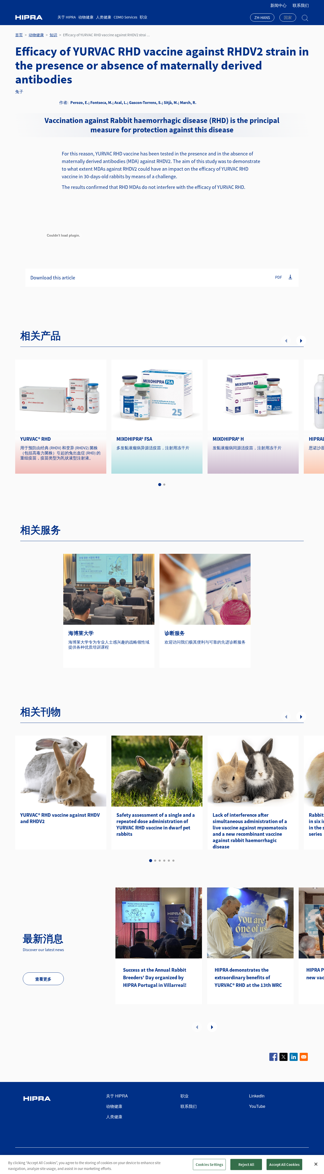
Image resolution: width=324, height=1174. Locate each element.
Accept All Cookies (284, 1164)
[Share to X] (283, 1057)
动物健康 (85, 17)
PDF (278, 277)
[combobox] (262, 18)
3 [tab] (160, 861)
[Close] (315, 1164)
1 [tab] (159, 484)
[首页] (34, 17)
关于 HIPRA (66, 17)
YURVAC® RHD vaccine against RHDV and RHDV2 (60, 818)
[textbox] (287, 17)
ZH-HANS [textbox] (262, 17)
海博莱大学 (81, 633)
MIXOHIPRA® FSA (134, 439)
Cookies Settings (209, 1164)
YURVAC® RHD (35, 439)
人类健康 (103, 17)
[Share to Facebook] (273, 1057)
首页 (19, 34)
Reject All (246, 1164)
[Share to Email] (304, 1057)
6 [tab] (173, 861)
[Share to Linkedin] (294, 1057)
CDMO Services (125, 17)
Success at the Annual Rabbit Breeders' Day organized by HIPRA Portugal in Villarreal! (155, 977)
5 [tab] (169, 861)
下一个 (301, 340)
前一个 (286, 340)
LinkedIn (257, 1096)
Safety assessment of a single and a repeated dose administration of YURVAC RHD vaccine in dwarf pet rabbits (155, 824)
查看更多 (43, 979)
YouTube (257, 1106)
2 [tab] (164, 485)
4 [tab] (164, 861)
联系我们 (301, 5)
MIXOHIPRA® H (228, 439)
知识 (53, 34)
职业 (143, 17)
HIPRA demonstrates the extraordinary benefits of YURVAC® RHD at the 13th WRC (248, 977)
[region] (162, 1164)
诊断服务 (175, 633)
